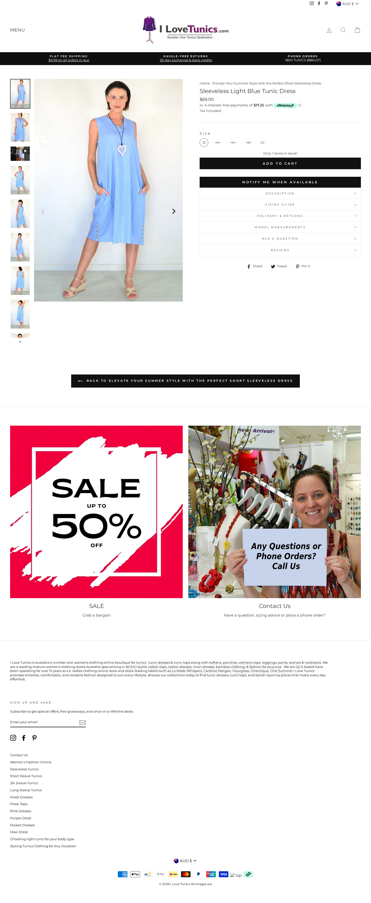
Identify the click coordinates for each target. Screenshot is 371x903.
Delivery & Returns (280, 216)
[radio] (204, 142)
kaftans (215, 662)
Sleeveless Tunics (24, 769)
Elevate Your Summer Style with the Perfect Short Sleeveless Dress (267, 83)
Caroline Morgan (217, 671)
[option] (68, 59)
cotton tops (157, 667)
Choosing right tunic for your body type (42, 839)
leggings (269, 662)
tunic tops (182, 662)
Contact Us (19, 755)
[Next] (173, 211)
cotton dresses (180, 667)
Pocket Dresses (22, 825)
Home (205, 83)
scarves (295, 662)
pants (282, 662)
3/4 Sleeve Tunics (24, 783)
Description (280, 193)
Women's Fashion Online (30, 762)
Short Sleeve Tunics (26, 776)
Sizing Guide (280, 204)
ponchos (230, 662)
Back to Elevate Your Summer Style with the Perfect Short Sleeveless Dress (189, 381)
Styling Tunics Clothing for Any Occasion (43, 846)
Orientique (260, 671)
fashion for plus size (265, 667)
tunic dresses (159, 662)
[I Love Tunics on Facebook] (24, 738)
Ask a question (280, 238)
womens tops (249, 662)
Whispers (194, 671)
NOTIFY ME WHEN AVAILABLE (280, 182)
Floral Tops (18, 804)
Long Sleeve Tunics (26, 790)
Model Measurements (280, 227)
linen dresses (204, 667)
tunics (141, 662)
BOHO (131, 667)
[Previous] (42, 211)
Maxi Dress (19, 832)
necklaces (313, 662)
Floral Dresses (21, 797)
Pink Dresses (20, 811)
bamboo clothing (230, 667)
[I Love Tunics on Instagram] (13, 738)
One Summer (281, 671)
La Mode (179, 671)
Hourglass (240, 671)
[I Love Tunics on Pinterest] (34, 738)
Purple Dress (20, 818)
